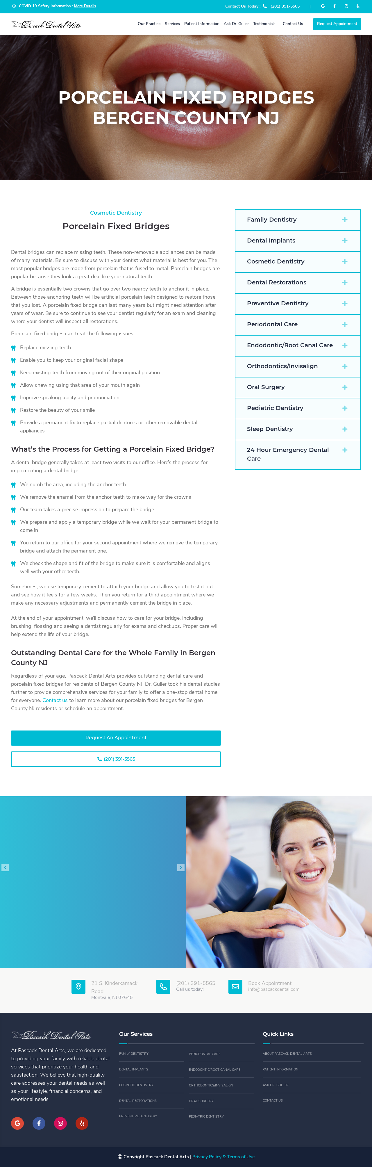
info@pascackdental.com (274, 989)
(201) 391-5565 (119, 759)
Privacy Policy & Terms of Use (223, 1157)
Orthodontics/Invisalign (211, 1085)
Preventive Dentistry (138, 1116)
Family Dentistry (134, 1054)
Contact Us (273, 1100)
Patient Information (280, 1069)
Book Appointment (269, 983)
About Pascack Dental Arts (287, 1054)
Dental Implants (133, 1069)
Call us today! (190, 989)
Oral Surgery (201, 1101)
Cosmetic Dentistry (136, 1085)
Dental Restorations (138, 1101)
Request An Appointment (116, 738)
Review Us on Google (93, 930)
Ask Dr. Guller (276, 1085)
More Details (85, 6)
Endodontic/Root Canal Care (214, 1070)
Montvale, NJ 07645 (112, 997)
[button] (297, 220)
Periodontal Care (204, 1054)
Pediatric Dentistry (206, 1116)
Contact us (55, 700)
